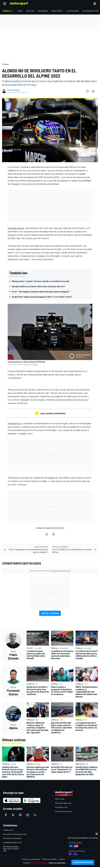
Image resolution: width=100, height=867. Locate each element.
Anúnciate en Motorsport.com (15, 834)
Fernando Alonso (16, 228)
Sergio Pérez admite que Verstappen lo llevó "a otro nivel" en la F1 (42, 296)
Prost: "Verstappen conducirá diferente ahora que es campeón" (41, 291)
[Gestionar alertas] (53, 534)
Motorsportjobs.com (63, 803)
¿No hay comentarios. (50, 570)
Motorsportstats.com (64, 811)
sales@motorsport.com (12, 842)
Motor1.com (59, 799)
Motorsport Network (39, 863)
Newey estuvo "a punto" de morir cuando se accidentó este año (40, 281)
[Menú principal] (5, 4)
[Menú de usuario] (94, 3)
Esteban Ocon (15, 423)
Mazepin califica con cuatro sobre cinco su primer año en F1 (38, 286)
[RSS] (35, 814)
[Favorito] (87, 91)
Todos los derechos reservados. (62, 863)
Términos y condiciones (31, 859)
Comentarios (8, 830)
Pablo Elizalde (13, 90)
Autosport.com (61, 807)
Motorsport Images (31, 364)
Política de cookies (49, 859)
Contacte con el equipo (12, 838)
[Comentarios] (94, 91)
